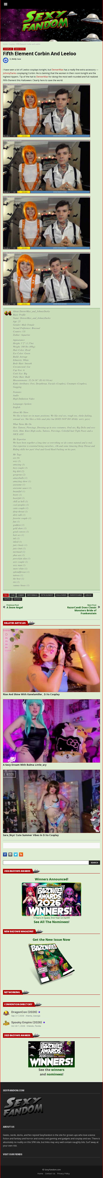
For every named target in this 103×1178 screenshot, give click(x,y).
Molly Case (16, 59)
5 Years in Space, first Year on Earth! (52, 917)
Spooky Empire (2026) (28, 1022)
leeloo (88, 595)
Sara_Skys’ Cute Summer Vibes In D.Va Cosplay (31, 835)
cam (12, 595)
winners (57, 1069)
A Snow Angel (15, 606)
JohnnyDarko (9, 73)
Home (5, 44)
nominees (54, 1074)
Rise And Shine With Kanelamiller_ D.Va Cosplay (31, 694)
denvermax (32, 595)
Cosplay (12, 44)
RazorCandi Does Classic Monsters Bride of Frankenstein (81, 609)
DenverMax (57, 69)
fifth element (47, 595)
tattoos (17, 599)
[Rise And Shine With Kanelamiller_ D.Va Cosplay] (51, 660)
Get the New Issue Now (51, 939)
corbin (21, 595)
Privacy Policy (63, 1173)
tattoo (7, 599)
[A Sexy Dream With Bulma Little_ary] (51, 730)
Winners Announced (51, 879)
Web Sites (19, 49)
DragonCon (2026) (26, 1012)
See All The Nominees (51, 922)
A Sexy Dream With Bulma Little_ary (24, 764)
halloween (61, 595)
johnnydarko (76, 595)
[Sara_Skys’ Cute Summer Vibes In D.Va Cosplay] (51, 801)
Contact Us (50, 1173)
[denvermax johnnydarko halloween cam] (46, 136)
